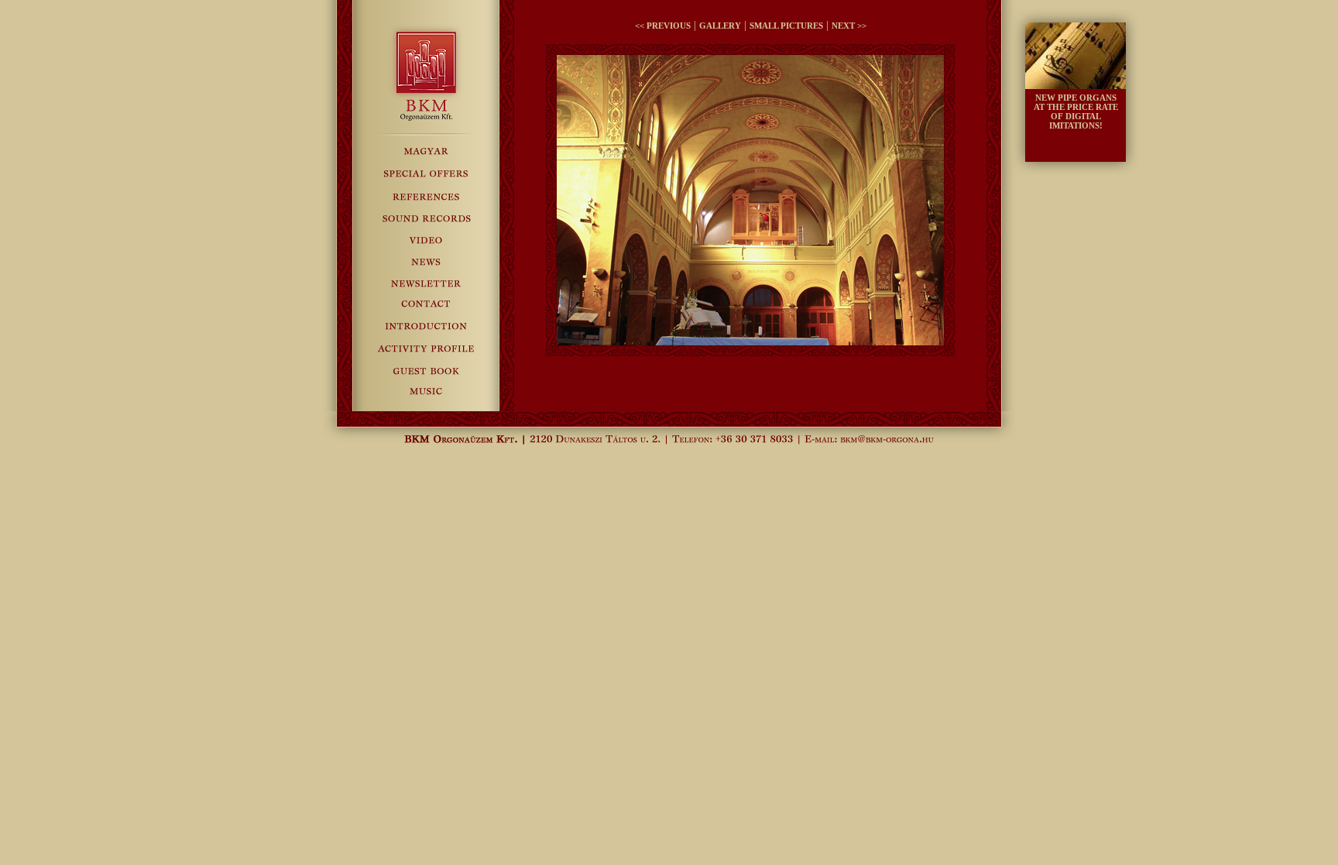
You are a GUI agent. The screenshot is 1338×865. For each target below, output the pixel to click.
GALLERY (720, 25)
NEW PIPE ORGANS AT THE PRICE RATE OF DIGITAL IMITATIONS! (1076, 111)
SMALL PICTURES (786, 25)
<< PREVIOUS (663, 25)
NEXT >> (849, 25)
